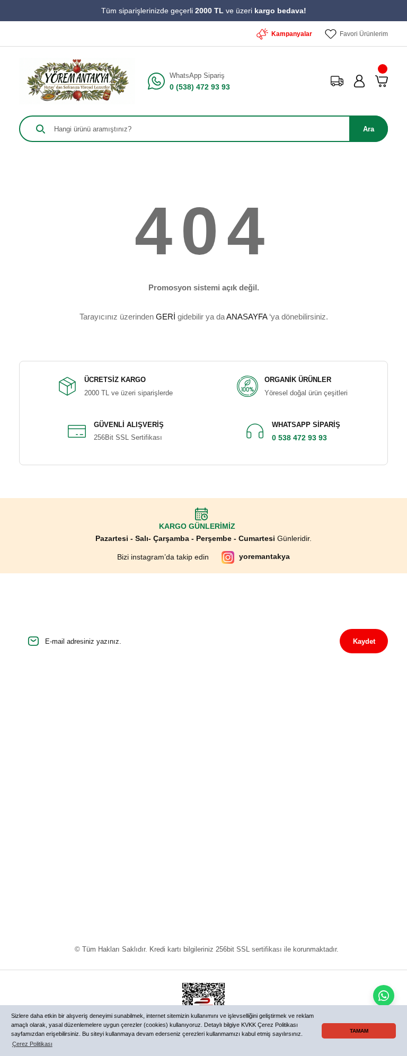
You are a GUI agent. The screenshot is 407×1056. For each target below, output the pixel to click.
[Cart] (381, 81)
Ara (368, 129)
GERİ (165, 316)
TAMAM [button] (359, 1031)
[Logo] (77, 81)
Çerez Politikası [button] (32, 1044)
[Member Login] (359, 81)
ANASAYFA (246, 316)
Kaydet (364, 641)
